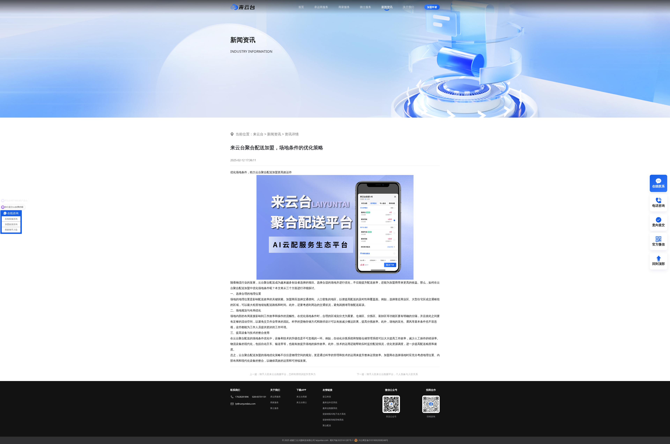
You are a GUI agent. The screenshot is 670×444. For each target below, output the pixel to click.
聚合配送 (327, 425)
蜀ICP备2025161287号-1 (341, 440)
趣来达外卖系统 (330, 402)
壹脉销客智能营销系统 (333, 419)
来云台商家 (301, 396)
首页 (301, 7)
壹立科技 (327, 396)
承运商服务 (321, 7)
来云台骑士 (301, 402)
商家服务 (344, 7)
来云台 (258, 134)
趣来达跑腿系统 (330, 408)
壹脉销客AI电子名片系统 (334, 413)
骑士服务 (365, 7)
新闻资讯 (387, 7)
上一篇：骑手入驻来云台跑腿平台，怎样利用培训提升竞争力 (283, 374)
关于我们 (408, 7)
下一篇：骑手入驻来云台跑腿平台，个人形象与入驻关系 (387, 374)
